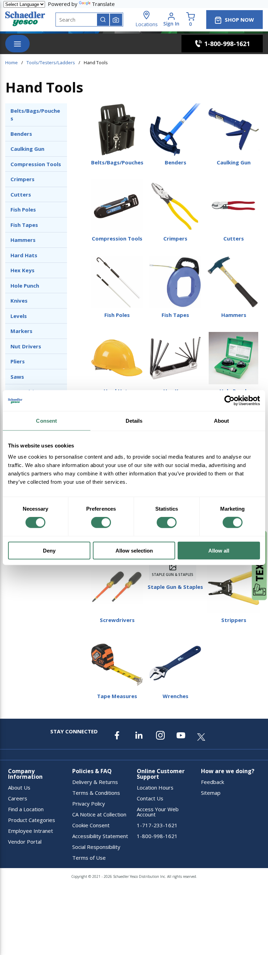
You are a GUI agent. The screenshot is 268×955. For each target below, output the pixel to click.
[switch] (101, 522)
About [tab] (221, 421)
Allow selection (134, 550)
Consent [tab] (46, 421)
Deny (49, 550)
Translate (103, 3)
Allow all (218, 550)
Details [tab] (134, 421)
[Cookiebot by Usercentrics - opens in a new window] (229, 400)
